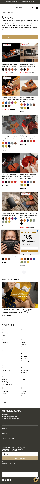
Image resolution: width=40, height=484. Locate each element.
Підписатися (29, 251)
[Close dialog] (37, 231)
